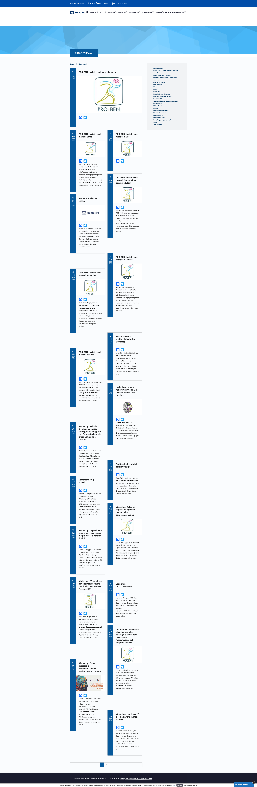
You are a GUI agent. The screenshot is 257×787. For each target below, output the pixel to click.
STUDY (102, 12)
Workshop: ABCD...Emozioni (124, 585)
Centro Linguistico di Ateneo (161, 75)
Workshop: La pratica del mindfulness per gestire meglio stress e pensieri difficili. (90, 534)
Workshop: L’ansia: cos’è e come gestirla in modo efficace (127, 716)
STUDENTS (121, 12)
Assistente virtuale (241, 784)
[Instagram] (94, 3)
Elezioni (155, 87)
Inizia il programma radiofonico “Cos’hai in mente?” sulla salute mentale (127, 391)
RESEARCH (111, 12)
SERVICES (159, 12)
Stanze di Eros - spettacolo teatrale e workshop (125, 339)
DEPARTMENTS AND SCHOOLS (174, 12)
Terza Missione (157, 125)
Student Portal (74, 4)
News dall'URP (157, 99)
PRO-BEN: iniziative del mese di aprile (90, 135)
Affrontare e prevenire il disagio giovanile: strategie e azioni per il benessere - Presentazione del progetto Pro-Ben (127, 636)
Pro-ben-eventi (81, 64)
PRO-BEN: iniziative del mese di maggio (97, 72)
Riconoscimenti (158, 115)
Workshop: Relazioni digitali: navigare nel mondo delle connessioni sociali (126, 511)
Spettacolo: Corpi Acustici (87, 481)
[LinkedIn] (92, 3)
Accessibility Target (146, 778)
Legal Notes (128, 778)
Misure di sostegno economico (162, 96)
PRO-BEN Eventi (158, 106)
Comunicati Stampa (159, 82)
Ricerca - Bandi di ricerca (160, 110)
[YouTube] (98, 3)
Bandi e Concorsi (158, 68)
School (155, 122)
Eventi (155, 89)
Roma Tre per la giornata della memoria (165, 120)
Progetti (155, 108)
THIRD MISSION (147, 12)
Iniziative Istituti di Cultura (161, 94)
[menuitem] (87, 12)
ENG (174, 785)
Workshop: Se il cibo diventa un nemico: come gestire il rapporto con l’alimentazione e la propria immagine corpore (90, 433)
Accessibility (136, 778)
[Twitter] (90, 3)
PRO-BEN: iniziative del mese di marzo (127, 135)
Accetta (179, 785)
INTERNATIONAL (134, 12)
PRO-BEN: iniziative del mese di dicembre (127, 258)
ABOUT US (93, 12)
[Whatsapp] (100, 3)
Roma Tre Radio (122, 4)
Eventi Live (156, 92)
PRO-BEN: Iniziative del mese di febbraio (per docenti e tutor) (127, 180)
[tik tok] (96, 3)
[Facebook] (88, 3)
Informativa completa (190, 785)
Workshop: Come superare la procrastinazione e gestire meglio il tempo (90, 667)
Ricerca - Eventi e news (160, 113)
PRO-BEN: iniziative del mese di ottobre (90, 353)
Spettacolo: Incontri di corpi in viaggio (126, 465)
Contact (82, 4)
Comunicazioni (157, 84)
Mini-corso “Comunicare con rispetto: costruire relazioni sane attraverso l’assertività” (90, 585)
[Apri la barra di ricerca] (109, 3)
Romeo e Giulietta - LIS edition (89, 200)
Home (87, 12)
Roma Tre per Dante (159, 117)
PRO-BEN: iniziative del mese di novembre (90, 274)
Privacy (122, 778)
